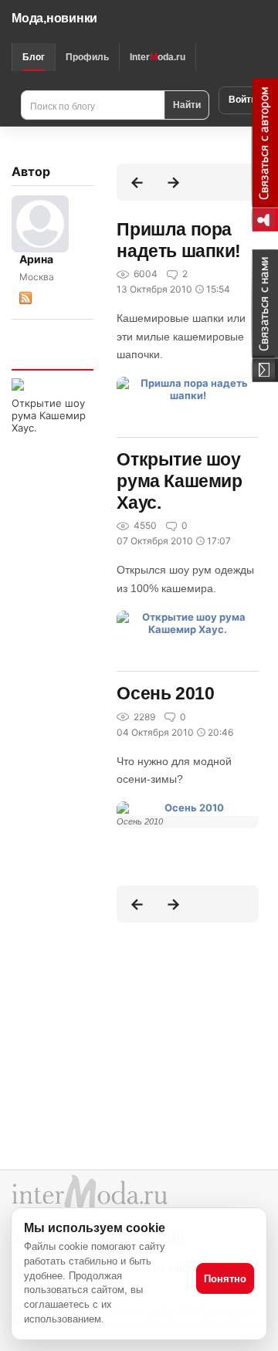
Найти (187, 104)
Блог (33, 57)
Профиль (87, 57)
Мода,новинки (54, 18)
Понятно (225, 1279)
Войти (242, 99)
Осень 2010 (165, 693)
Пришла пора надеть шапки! (179, 240)
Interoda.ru (157, 57)
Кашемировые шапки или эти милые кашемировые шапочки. (181, 336)
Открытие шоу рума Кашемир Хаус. (49, 415)
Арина (36, 259)
